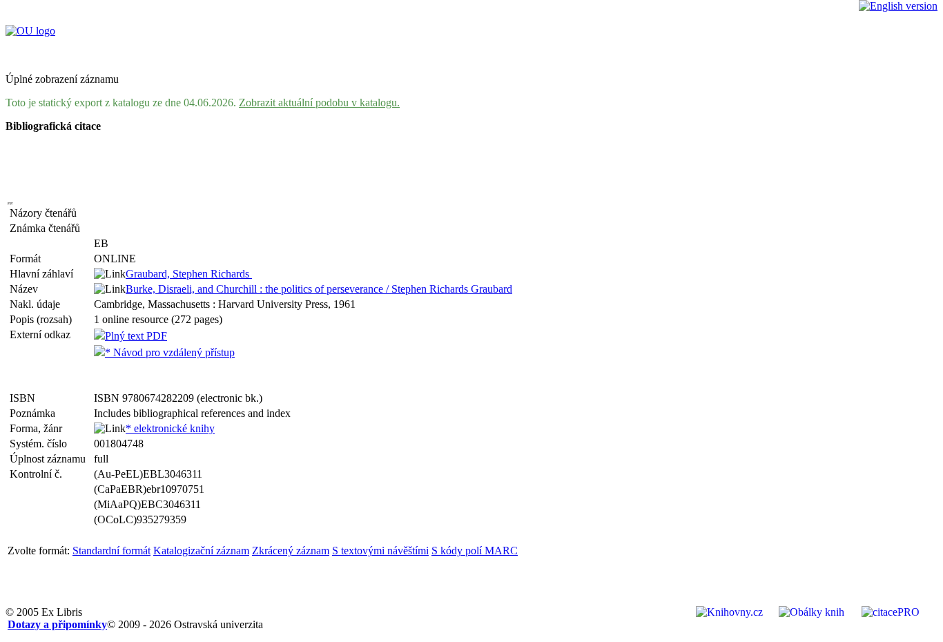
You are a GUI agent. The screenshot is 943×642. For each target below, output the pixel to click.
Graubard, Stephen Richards (189, 274)
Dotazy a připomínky (57, 624)
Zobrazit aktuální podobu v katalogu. (319, 102)
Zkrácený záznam (290, 550)
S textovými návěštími (380, 550)
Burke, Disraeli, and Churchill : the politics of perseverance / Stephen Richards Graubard (319, 289)
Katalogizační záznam (201, 550)
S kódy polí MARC (474, 550)
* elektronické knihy (170, 428)
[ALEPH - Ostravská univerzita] (30, 31)
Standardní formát (111, 550)
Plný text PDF (136, 336)
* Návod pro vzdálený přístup (170, 352)
